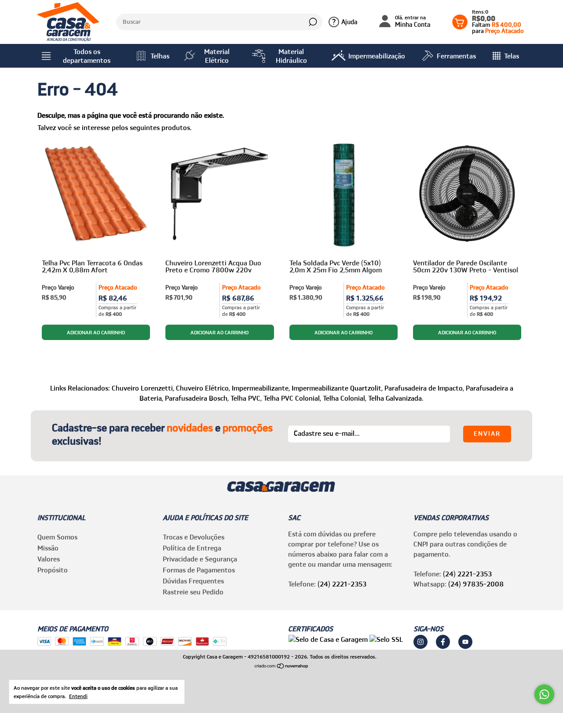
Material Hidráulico (291, 56)
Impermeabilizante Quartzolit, (337, 388)
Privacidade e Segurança (200, 558)
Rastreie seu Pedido (193, 591)
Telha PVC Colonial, (292, 398)
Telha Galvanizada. (396, 398)
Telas (511, 55)
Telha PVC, (246, 398)
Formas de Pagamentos (199, 569)
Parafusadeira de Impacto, (424, 388)
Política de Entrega (192, 547)
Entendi (78, 696)
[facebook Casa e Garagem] (443, 642)
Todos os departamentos (86, 56)
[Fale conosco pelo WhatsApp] (544, 694)
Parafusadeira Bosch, (197, 398)
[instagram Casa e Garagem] (420, 642)
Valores (48, 558)
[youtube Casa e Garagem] (465, 642)
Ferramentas (456, 55)
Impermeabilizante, (261, 388)
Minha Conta (413, 22)
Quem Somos (57, 536)
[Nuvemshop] (281, 666)
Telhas (159, 55)
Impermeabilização (376, 55)
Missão (47, 547)
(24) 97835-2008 (476, 583)
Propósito (52, 569)
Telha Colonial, (344, 398)
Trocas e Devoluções (193, 536)
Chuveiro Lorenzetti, (143, 388)
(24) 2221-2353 (342, 583)
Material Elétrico (217, 56)
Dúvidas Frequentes (193, 580)
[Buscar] (312, 22)
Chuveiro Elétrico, (203, 388)
